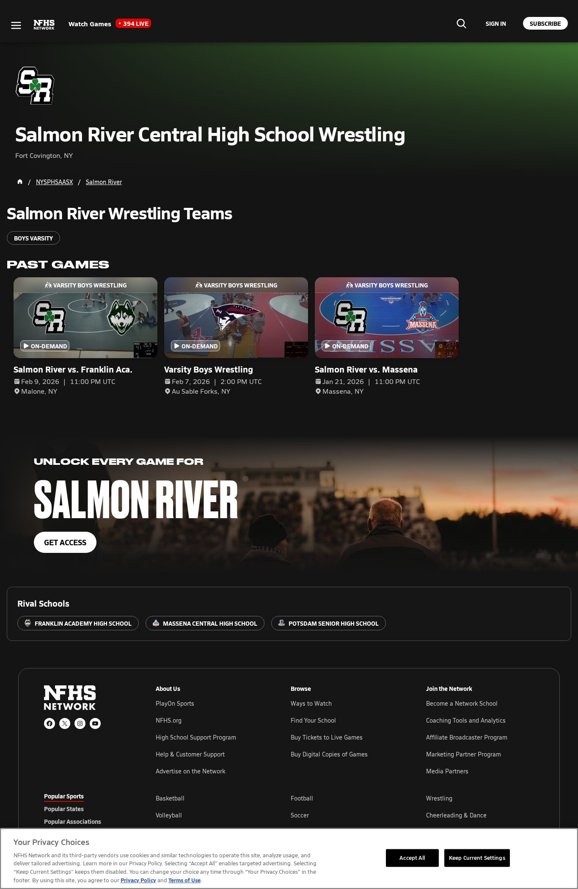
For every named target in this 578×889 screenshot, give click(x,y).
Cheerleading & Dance (456, 815)
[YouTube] (95, 723)
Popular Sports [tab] (64, 796)
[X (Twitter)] (64, 723)
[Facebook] (49, 723)
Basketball (170, 798)
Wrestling (439, 798)
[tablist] (86, 808)
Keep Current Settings (477, 857)
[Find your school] (461, 23)
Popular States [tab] (64, 809)
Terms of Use (184, 880)
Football (302, 798)
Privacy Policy (138, 880)
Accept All (412, 857)
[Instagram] (79, 723)
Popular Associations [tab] (72, 821)
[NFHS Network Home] (44, 25)
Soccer (300, 815)
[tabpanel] (345, 815)
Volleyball (169, 815)
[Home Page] (20, 182)
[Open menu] (16, 25)
